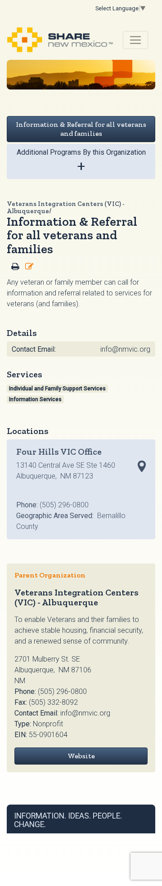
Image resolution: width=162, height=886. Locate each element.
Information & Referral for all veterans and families (81, 129)
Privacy (70, 836)
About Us (93, 836)
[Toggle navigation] (135, 40)
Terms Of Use (43, 836)
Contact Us (132, 836)
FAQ (112, 836)
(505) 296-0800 (62, 691)
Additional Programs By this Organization (81, 161)
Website (81, 756)
